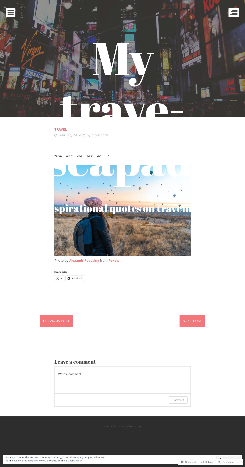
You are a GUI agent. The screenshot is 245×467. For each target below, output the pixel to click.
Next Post (192, 321)
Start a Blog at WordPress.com (122, 426)
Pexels (114, 260)
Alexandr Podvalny (84, 260)
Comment (178, 399)
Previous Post (56, 321)
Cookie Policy (75, 460)
